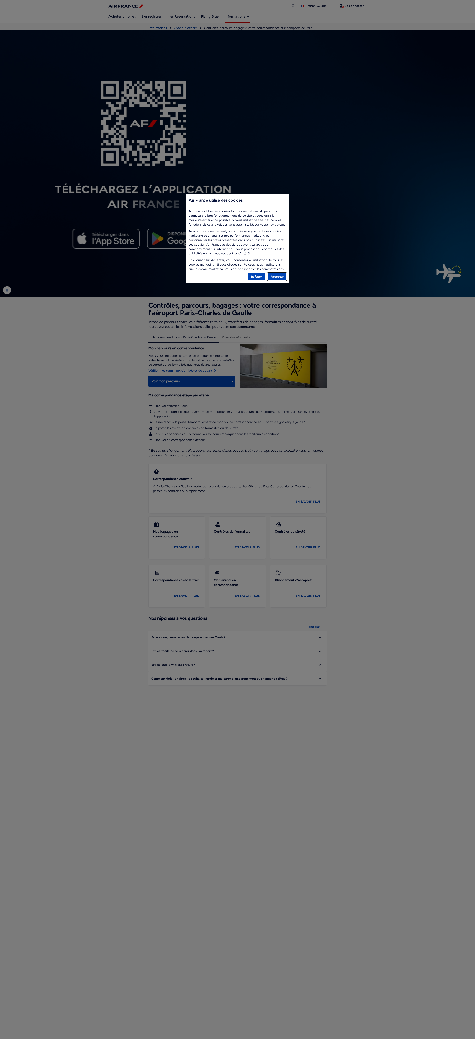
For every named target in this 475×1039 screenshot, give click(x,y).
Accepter (277, 276)
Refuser (256, 276)
